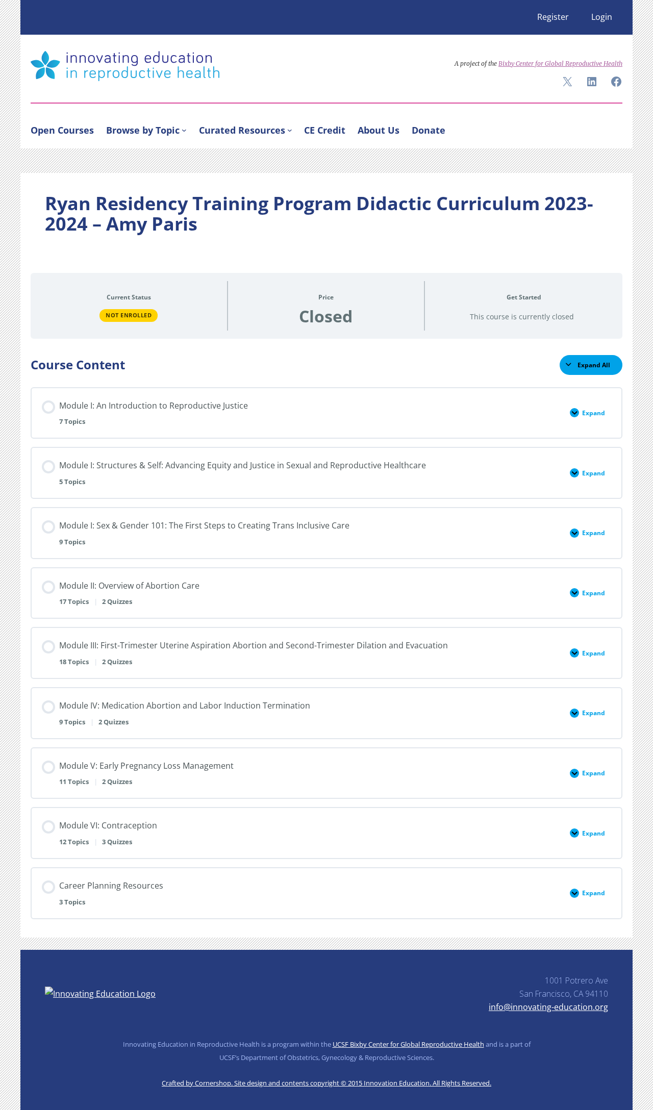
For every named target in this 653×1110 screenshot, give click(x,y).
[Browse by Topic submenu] (184, 130)
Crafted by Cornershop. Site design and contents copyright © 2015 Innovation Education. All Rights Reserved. (326, 1083)
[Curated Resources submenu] (289, 130)
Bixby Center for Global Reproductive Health (560, 63)
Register (553, 16)
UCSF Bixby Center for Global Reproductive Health (408, 1044)
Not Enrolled (129, 315)
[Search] (610, 128)
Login (601, 16)
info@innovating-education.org (548, 1007)
